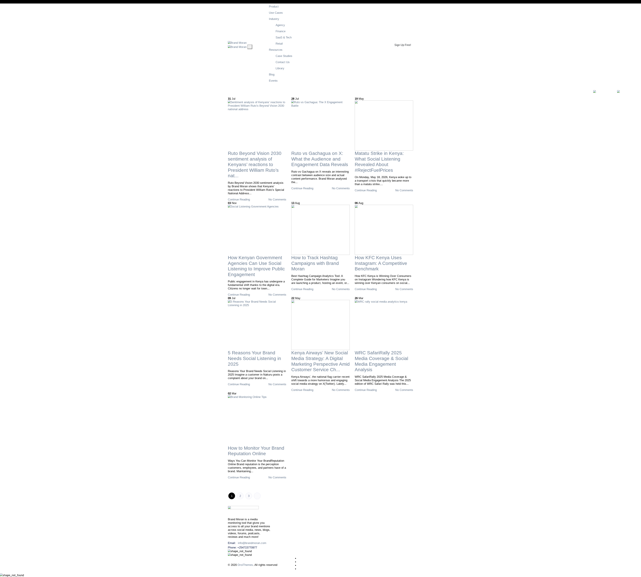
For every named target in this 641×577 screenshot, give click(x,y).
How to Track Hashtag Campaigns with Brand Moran (315, 263)
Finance (280, 31)
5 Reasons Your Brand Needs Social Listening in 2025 (254, 358)
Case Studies (284, 56)
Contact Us (283, 62)
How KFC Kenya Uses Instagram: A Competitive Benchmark (381, 263)
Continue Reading (239, 199)
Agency (280, 25)
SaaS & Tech (284, 37)
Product (274, 6)
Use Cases (276, 12)
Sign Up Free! (402, 45)
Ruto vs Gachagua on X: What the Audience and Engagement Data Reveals (319, 159)
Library (280, 68)
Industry (274, 19)
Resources (275, 49)
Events (273, 80)
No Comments (277, 199)
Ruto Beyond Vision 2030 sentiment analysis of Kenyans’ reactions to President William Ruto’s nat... (254, 164)
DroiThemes (245, 564)
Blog (271, 74)
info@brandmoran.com (252, 543)
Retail (279, 43)
